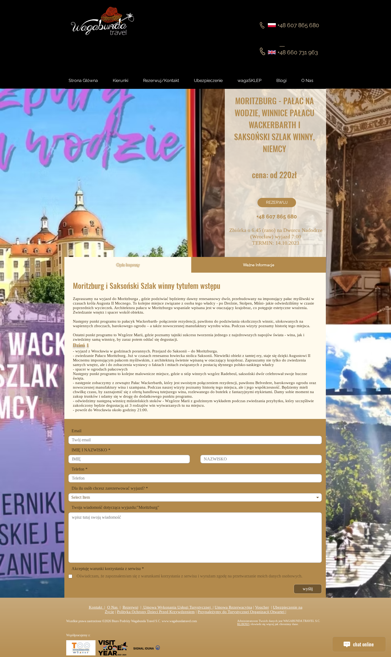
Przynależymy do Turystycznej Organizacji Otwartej (241, 612)
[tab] (127, 265)
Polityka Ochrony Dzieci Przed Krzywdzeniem (156, 612)
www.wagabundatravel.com (179, 621)
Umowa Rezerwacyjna (233, 607)
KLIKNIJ (243, 624)
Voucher (262, 607)
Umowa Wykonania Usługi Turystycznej (177, 607)
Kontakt (96, 607)
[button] (286, 80)
